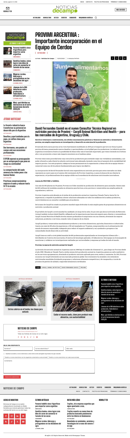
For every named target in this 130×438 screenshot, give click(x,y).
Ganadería (17, 70)
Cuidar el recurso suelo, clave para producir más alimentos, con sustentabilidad (73, 315)
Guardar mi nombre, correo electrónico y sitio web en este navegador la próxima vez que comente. (33, 353)
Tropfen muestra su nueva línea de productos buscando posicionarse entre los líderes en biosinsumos (80, 413)
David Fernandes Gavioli (70, 267)
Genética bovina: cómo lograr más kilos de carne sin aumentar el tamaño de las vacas (22, 64)
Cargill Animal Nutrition (51, 267)
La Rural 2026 (18, 83)
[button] (96, 17)
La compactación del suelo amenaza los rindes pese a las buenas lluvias (15, 172)
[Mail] (24, 336)
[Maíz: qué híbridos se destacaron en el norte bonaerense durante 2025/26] (7, 105)
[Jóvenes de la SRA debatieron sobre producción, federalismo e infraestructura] (7, 90)
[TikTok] (30, 336)
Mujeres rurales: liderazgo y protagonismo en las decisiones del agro (21, 77)
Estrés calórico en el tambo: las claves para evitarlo (25, 310)
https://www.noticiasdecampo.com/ (27, 331)
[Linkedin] (17, 416)
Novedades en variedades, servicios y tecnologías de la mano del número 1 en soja (80, 423)
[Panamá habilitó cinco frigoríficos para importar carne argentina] (7, 50)
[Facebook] (112, 58)
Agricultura (17, 111)
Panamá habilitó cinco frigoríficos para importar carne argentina (22, 51)
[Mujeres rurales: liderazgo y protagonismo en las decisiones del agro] (7, 77)
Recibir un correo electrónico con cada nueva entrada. (64, 357)
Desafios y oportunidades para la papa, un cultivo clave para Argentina (16, 139)
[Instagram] (21, 336)
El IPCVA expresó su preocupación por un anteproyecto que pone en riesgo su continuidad (16, 161)
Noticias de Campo (47, 58)
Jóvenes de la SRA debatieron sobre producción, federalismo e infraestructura (20, 91)
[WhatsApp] (125, 58)
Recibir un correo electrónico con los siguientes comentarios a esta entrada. (26, 357)
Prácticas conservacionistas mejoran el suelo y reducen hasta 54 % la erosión (16, 183)
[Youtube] (37, 336)
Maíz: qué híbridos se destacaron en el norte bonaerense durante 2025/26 (22, 105)
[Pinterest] (120, 58)
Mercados (17, 57)
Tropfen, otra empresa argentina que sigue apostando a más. (80, 405)
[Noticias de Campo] (65, 10)
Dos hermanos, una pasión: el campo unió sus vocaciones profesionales (15, 150)
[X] (116, 58)
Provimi (83, 267)
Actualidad (7, 133)
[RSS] (27, 336)
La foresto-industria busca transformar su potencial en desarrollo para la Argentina (14, 128)
